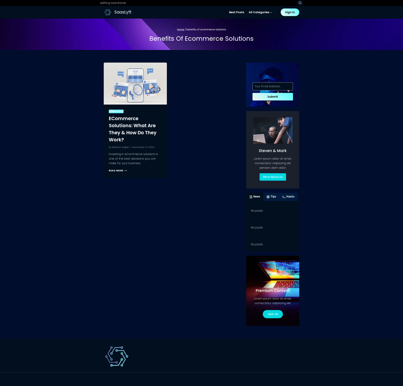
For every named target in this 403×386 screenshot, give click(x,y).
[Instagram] (296, 379)
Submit (272, 97)
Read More (118, 170)
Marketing (116, 111)
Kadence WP (167, 379)
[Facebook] (283, 379)
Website (272, 356)
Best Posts (236, 12)
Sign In (290, 12)
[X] (289, 379)
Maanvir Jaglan (120, 147)
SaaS (235, 356)
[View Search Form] (300, 3)
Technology (252, 356)
